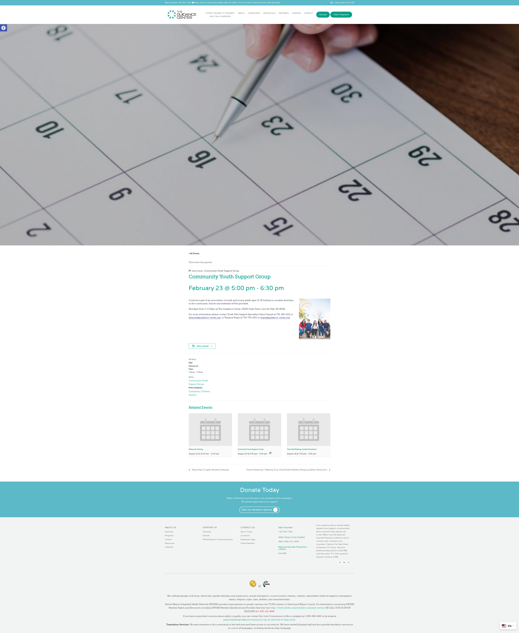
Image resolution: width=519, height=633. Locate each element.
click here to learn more (283, 620)
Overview (169, 532)
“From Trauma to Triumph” (220, 15)
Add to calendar (203, 346)
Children (205, 391)
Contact (308, 13)
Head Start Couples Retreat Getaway (210, 470)
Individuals (269, 13)
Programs (169, 535)
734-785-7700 (184, 3)
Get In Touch (246, 532)
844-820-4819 (274, 3)
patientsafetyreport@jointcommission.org (245, 620)
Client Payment (341, 14)
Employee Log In (343, 3)
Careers (296, 13)
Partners (284, 13)
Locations (245, 535)
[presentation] (210, 429)
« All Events (194, 253)
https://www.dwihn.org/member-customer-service (297, 608)
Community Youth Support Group (251, 449)
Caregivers (254, 13)
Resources (169, 543)
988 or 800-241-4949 (228, 3)
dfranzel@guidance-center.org (204, 317)
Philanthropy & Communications (218, 539)
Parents (193, 395)
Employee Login (248, 539)
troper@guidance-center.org (275, 317)
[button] (3, 27)
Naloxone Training (196, 449)
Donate (323, 14)
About (241, 13)
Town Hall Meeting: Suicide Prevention (302, 449)
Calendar (169, 547)
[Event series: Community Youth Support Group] (270, 453)
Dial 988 (282, 553)
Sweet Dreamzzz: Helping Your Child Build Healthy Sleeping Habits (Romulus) (287, 470)
